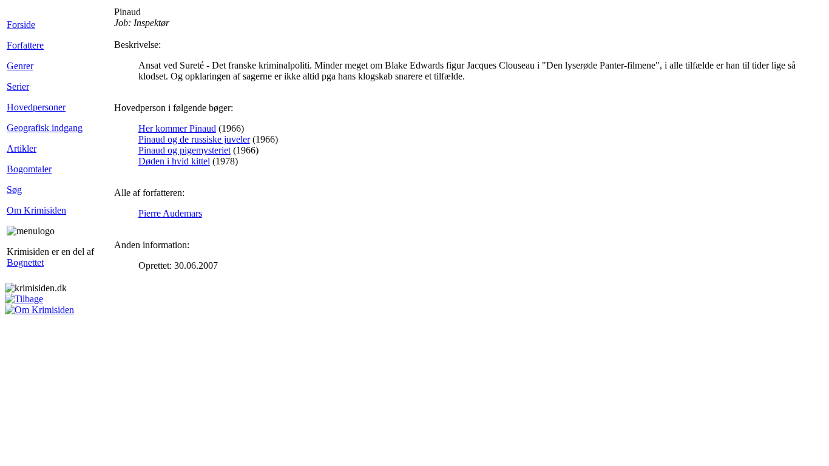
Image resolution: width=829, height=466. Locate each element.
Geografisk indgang (45, 128)
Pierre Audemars (170, 213)
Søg (14, 189)
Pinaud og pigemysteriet (184, 150)
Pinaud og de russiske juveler (194, 139)
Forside (21, 24)
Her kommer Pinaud (177, 128)
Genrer (20, 66)
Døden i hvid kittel (174, 161)
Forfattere (25, 45)
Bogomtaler (29, 169)
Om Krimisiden (36, 210)
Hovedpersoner (36, 107)
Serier (18, 86)
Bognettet (25, 262)
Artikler (21, 148)
